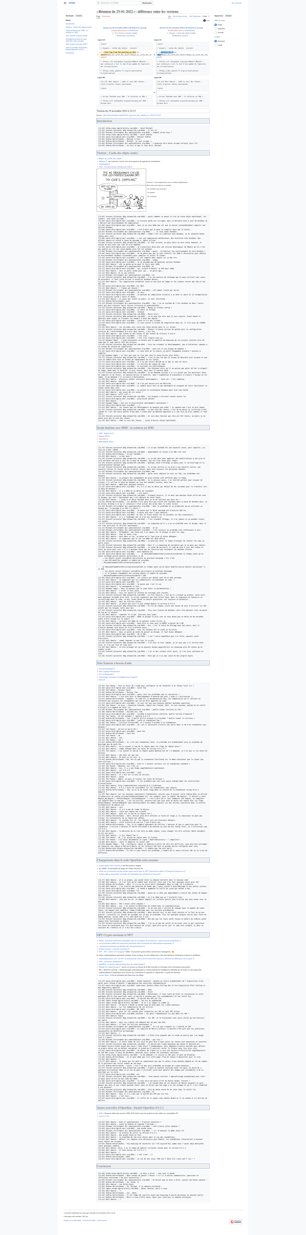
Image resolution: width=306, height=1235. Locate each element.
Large (220, 45)
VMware (102, 161)
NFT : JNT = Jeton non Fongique (111, 952)
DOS (101, 1113)
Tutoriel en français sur (175, 871)
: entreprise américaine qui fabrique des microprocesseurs (121, 946)
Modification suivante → (181, 36)
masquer (79, 16)
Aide (208, 20)
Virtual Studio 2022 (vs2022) (109, 866)
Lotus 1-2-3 (103, 1116)
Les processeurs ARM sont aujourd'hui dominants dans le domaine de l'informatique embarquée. (135, 943)
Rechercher (147, 3)
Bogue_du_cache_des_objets (110, 158)
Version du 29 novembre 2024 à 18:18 (118, 28)
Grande (221, 32)
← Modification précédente (125, 36)
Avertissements (102, 1220)
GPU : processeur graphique (110, 961)
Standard (221, 28)
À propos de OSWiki (89, 1220)
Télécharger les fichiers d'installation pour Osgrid (117, 677)
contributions (132, 30)
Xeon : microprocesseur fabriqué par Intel (114, 167)
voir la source (140, 28)
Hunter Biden (104, 975)
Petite (220, 25)
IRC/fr (101, 680)
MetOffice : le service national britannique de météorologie (121, 964)
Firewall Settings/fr (106, 669)
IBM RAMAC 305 (105, 442)
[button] (65, 3)
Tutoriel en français (151, 874)
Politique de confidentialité (72, 1220)
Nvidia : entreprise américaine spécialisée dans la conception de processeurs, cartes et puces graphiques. (139, 941)
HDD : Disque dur (105, 433)
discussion (122, 30)
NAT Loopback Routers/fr (108, 671)
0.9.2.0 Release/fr (105, 674)
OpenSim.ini (103, 439)
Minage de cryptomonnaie (109, 967)
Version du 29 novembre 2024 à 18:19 (175, 28)
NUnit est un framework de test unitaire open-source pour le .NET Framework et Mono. (132, 871)
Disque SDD (103, 436)
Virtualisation (104, 164)
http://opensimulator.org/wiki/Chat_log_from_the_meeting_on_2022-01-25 (131, 115)
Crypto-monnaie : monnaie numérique (113, 949)
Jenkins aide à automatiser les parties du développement (121, 874)
